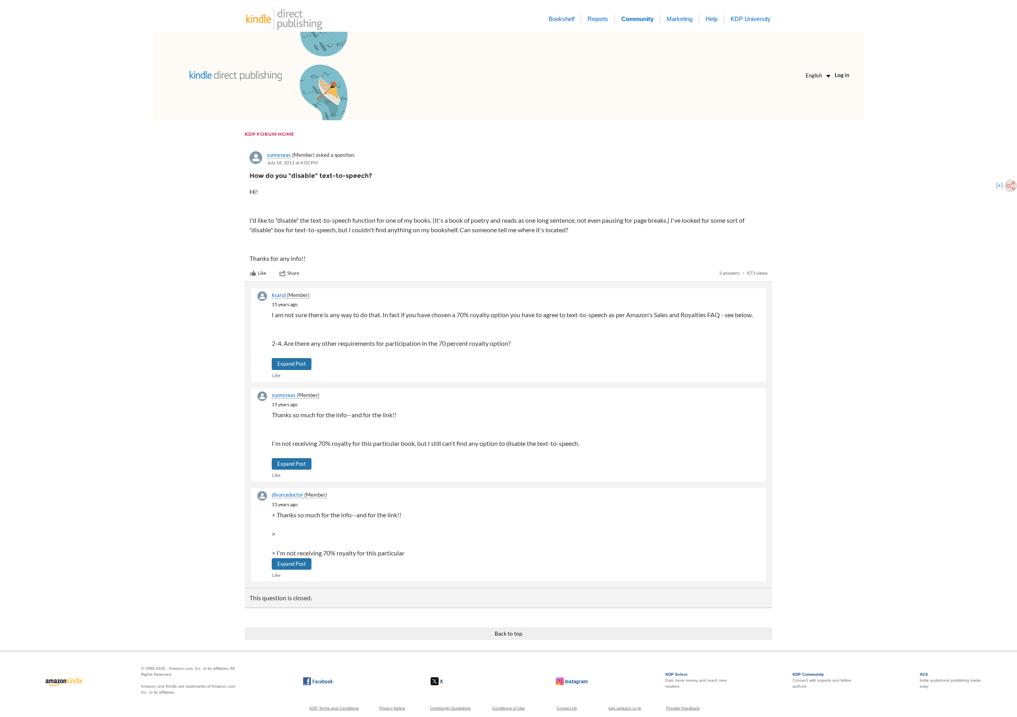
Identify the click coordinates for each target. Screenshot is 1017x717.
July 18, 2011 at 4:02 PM (292, 163)
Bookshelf (561, 18)
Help (711, 18)
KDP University (751, 18)
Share (293, 273)
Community (637, 18)
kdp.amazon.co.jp (625, 708)
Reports (598, 18)
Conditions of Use (508, 708)
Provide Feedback (683, 708)
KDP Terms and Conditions (334, 708)
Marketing (679, 18)
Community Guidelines (450, 708)
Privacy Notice (392, 708)
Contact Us (567, 708)
